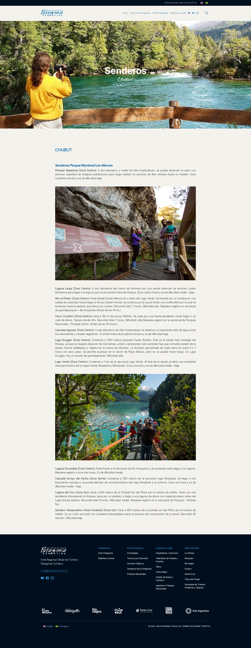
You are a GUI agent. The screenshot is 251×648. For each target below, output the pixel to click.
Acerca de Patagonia (140, 13)
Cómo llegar (161, 572)
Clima (158, 566)
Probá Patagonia (160, 13)
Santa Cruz (190, 574)
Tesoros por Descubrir (137, 558)
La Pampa (189, 553)
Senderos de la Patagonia (139, 568)
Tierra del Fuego (192, 579)
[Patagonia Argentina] (52, 13)
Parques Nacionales (136, 574)
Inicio (125, 13)
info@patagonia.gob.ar (54, 570)
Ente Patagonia (172, 3)
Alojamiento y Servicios (167, 553)
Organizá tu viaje (178, 13)
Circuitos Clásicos (135, 563)
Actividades (132, 553)
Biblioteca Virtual (188, 3)
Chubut (125, 79)
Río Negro (189, 563)
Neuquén (189, 558)
